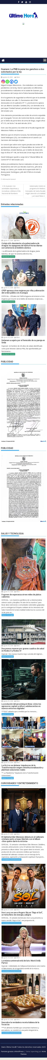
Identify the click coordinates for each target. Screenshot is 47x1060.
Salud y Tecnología (7, 615)
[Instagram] (3, 82)
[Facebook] (12, 82)
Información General (9, 179)
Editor (18, 77)
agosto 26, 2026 (8, 337)
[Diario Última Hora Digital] (3, 60)
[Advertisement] (23, 42)
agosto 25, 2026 (8, 701)
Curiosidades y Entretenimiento (11, 859)
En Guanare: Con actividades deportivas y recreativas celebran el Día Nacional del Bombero (11, 190)
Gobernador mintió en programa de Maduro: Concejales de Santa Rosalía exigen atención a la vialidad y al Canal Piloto (35, 191)
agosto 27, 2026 (8, 240)
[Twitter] (16, 82)
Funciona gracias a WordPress (12, 1051)
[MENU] (44, 60)
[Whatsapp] (7, 82)
